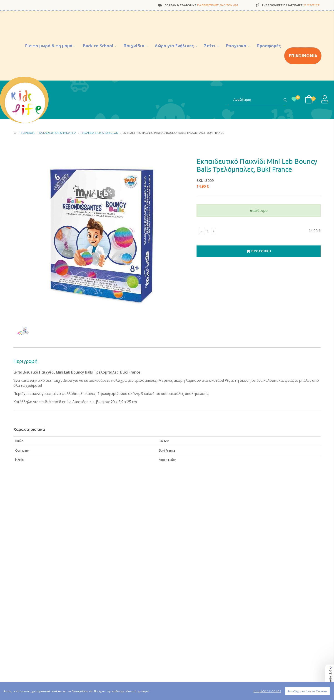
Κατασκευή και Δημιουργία (57, 133)
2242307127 (311, 5)
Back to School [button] (98, 45)
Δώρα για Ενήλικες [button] (175, 45)
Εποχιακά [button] (236, 45)
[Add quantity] (214, 231)
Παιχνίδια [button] (134, 45)
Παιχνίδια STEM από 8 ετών (99, 133)
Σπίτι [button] (210, 45)
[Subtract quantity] (202, 231)
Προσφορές (269, 45)
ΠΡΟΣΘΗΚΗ (260, 251)
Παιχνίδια (28, 133)
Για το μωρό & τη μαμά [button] (49, 45)
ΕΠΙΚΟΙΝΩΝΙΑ (303, 55)
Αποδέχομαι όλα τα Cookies (307, 691)
